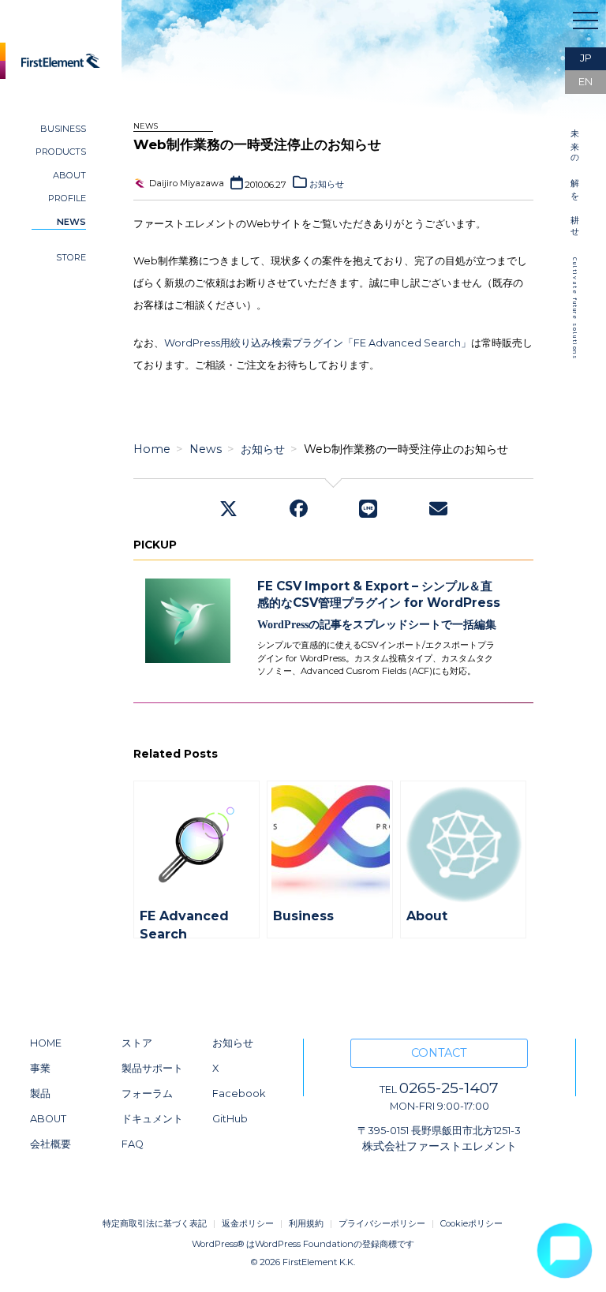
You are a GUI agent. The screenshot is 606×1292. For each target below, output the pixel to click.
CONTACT (439, 1053)
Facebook (238, 1093)
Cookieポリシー (471, 1223)
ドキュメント (152, 1119)
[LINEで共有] (368, 511)
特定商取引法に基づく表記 (155, 1223)
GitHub (230, 1119)
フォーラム (147, 1093)
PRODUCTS (61, 151)
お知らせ (326, 183)
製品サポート (152, 1068)
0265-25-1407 (439, 1087)
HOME (46, 1043)
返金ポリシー (248, 1223)
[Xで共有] (228, 511)
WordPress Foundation (304, 1243)
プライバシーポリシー (382, 1223)
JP (586, 58)
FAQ (133, 1144)
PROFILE (67, 198)
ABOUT (69, 175)
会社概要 (50, 1144)
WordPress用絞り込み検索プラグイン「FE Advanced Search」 (317, 343)
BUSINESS (63, 128)
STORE (71, 257)
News (205, 449)
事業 (40, 1068)
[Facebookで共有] (299, 511)
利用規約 (306, 1223)
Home (151, 449)
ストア (137, 1043)
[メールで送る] (438, 511)
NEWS (71, 221)
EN (585, 82)
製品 (40, 1093)
